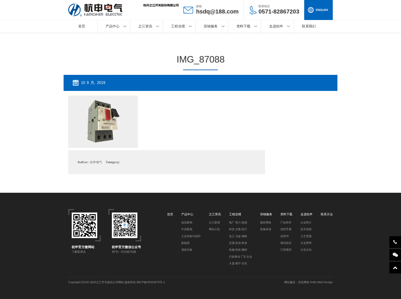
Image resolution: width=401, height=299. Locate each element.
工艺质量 (306, 236)
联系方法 (327, 214)
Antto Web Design (321, 282)
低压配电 (186, 222)
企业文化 (306, 249)
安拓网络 (303, 282)
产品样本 (285, 222)
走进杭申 (276, 26)
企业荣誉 (306, 243)
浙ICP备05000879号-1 (150, 282)
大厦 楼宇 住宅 (238, 263)
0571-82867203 (279, 10)
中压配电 (186, 229)
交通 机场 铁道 (238, 243)
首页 (81, 26)
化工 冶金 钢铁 (238, 236)
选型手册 (285, 229)
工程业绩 (178, 26)
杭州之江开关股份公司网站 (107, 282)
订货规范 (285, 249)
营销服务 (211, 26)
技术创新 (306, 229)
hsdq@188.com (217, 11)
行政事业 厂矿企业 (240, 256)
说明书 (284, 236)
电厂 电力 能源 (238, 222)
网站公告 (214, 229)
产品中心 (113, 26)
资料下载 (243, 26)
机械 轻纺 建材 (238, 249)
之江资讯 (145, 26)
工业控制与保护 (191, 236)
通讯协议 (285, 243)
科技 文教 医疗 (238, 229)
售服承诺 (265, 229)
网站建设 (289, 282)
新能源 (185, 243)
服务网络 (265, 222)
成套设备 (186, 249)
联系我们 (309, 26)
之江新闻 (214, 222)
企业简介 (306, 222)
